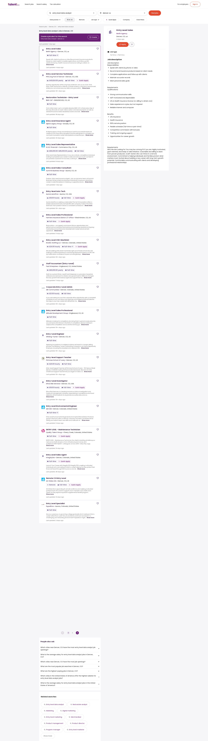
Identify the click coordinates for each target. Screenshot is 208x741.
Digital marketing (69, 711)
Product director (78, 723)
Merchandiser (76, 717)
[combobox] (71, 13)
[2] (77, 632)
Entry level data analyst (55, 704)
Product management (54, 723)
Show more (50, 65)
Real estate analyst (80, 704)
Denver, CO (52, 26)
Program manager (53, 730)
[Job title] (70, 13)
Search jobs (43, 26)
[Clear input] (94, 13)
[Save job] (98, 49)
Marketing (50, 711)
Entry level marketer (76, 730)
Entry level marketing (54, 717)
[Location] (121, 13)
